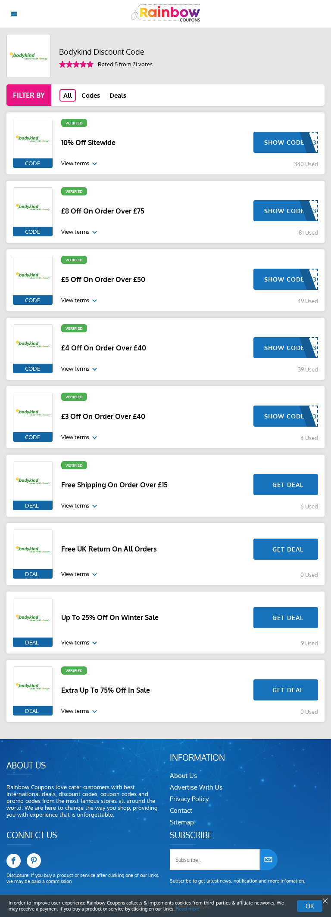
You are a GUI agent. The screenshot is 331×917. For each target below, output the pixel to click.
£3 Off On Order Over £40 (103, 416)
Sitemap (182, 822)
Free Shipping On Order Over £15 (114, 484)
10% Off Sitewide (88, 142)
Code (32, 163)
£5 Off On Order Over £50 (103, 279)
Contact (181, 810)
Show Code (284, 142)
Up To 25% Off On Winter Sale (110, 617)
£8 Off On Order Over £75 (102, 211)
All (67, 95)
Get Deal (287, 484)
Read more (188, 909)
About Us (183, 775)
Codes (90, 95)
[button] (324, 901)
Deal (31, 505)
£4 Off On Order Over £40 (103, 348)
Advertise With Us (196, 787)
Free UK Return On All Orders (109, 549)
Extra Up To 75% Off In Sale (105, 690)
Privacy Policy (189, 799)
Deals (117, 95)
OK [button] (310, 906)
